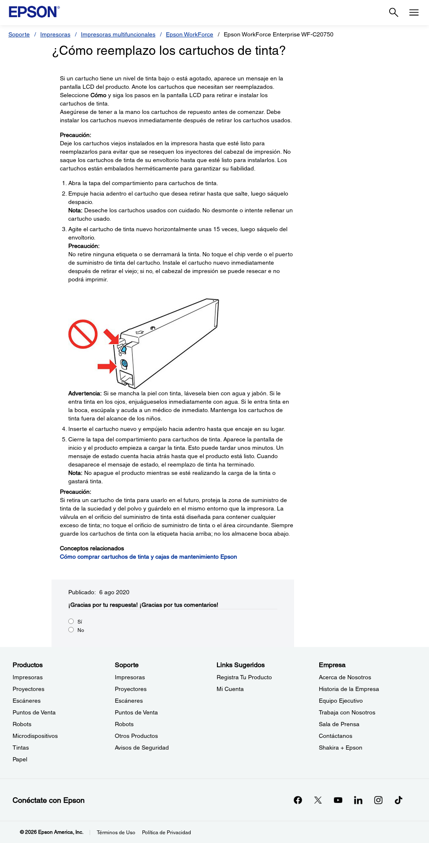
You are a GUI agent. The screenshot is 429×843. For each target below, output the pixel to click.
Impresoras (55, 34)
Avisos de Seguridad (142, 747)
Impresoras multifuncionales (118, 34)
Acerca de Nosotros (345, 677)
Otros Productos (136, 735)
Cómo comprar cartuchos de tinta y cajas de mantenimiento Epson (148, 556)
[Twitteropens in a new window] (318, 799)
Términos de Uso (116, 832)
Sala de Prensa (339, 724)
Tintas (21, 747)
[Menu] (414, 12)
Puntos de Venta (34, 712)
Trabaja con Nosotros (347, 712)
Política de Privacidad (166, 832)
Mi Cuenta (230, 689)
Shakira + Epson (340, 747)
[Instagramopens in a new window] (378, 799)
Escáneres (27, 700)
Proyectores (28, 689)
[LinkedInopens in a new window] (358, 799)
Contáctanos (335, 735)
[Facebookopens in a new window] (297, 799)
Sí (80, 622)
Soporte (19, 34)
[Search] (394, 12)
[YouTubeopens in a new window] (338, 799)
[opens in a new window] (398, 799)
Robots (22, 724)
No (81, 630)
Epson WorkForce (189, 34)
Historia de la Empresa (349, 689)
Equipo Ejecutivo (341, 700)
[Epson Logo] (34, 11)
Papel (20, 759)
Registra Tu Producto (244, 677)
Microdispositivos (35, 735)
